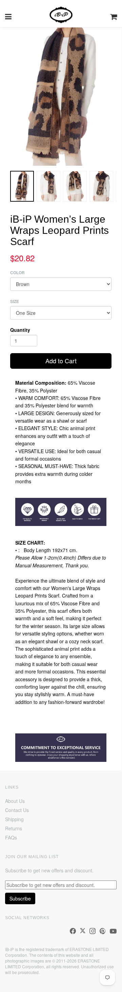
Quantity (20, 329)
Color (17, 273)
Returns (13, 828)
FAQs (11, 837)
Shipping (14, 819)
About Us (15, 800)
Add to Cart (61, 360)
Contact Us (17, 810)
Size (14, 301)
